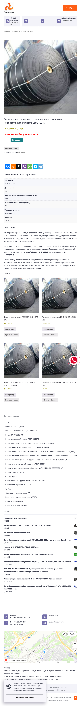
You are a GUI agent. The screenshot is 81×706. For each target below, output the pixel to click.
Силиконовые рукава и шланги (18, 485)
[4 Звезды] (23, 152)
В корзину (16, 140)
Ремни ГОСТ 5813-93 (14, 435)
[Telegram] (40, 166)
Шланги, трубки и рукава (22, 31)
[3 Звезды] (21, 152)
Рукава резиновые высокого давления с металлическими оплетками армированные (41, 456)
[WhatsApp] (29, 166)
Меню (71, 8)
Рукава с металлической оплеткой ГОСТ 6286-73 (26, 464)
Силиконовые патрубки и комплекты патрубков (25, 480)
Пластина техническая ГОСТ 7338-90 (21, 431)
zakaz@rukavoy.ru (68, 18)
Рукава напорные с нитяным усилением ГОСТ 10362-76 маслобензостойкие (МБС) (40, 451)
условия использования (25, 690)
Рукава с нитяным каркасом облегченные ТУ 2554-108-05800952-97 (34, 468)
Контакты (61, 690)
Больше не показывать (25, 697)
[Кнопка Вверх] (75, 698)
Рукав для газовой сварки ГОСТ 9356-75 (22, 439)
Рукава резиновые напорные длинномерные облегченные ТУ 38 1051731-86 (37, 460)
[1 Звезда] (18, 152)
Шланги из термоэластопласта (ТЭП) (21, 497)
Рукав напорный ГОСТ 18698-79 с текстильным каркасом (29, 443)
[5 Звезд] (25, 152)
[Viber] (24, 166)
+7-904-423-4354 (14, 19)
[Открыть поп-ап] (74, 360)
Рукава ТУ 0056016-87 (14, 472)
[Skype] (35, 166)
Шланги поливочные (14, 501)
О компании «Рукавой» (58, 687)
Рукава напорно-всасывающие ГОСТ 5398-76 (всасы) (27, 447)
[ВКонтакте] (7, 166)
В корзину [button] (9, 329)
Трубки (8, 489)
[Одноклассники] (13, 166)
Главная (7, 31)
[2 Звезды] (19, 152)
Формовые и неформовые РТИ (18, 493)
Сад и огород (11, 476)
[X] (18, 166)
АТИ (7, 422)
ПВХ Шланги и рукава (14, 426)
